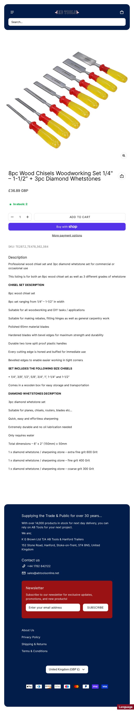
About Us (28, 630)
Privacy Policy (31, 637)
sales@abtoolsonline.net (43, 573)
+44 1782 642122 (39, 566)
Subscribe (95, 607)
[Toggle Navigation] (12, 12)
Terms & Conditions (34, 651)
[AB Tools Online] (67, 12)
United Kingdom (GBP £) (64, 669)
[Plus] (27, 217)
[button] (67, 22)
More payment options (67, 235)
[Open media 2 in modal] (67, 99)
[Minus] (12, 217)
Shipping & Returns (34, 644)
